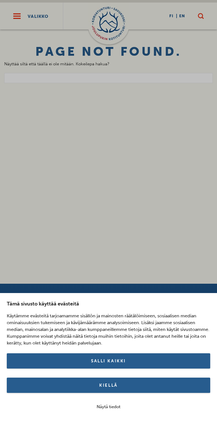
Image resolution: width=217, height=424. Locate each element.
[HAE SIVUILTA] (200, 16)
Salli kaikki (108, 360)
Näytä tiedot (108, 406)
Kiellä (108, 385)
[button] (16, 16)
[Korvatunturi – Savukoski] (108, 24)
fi (171, 16)
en (182, 16)
